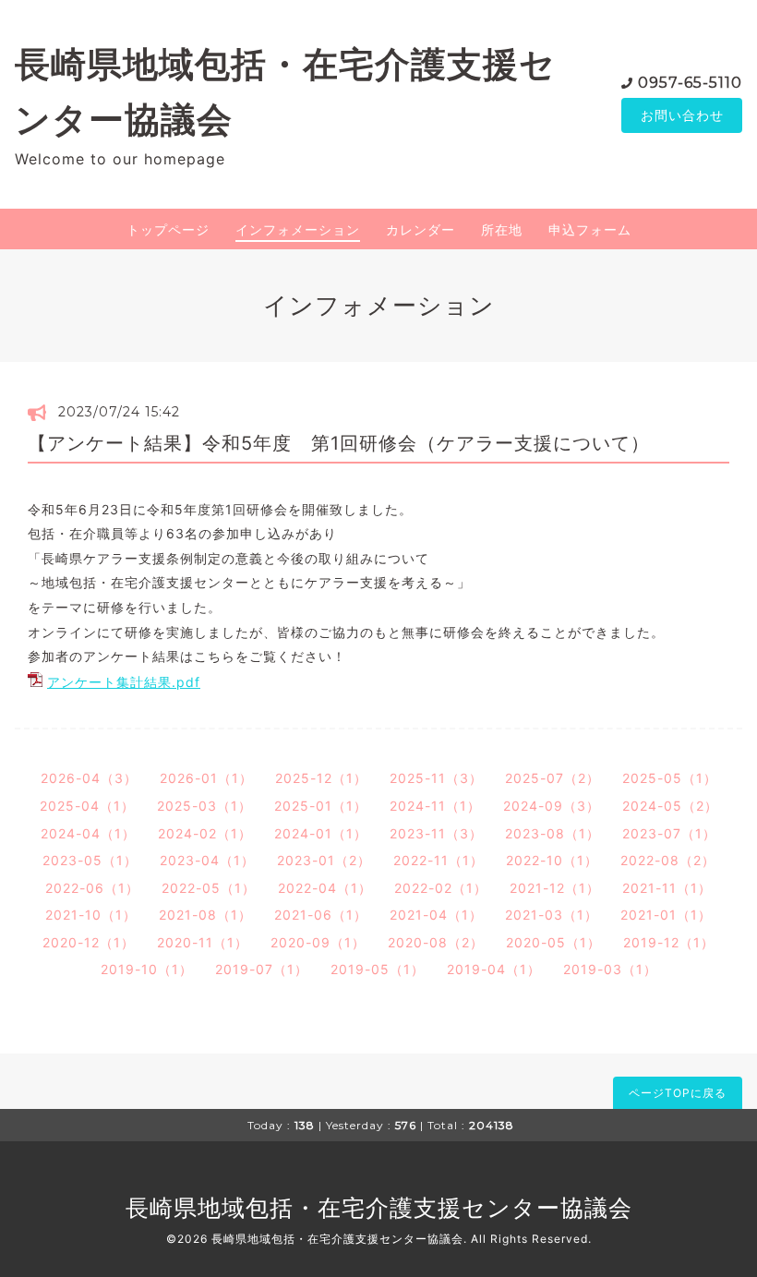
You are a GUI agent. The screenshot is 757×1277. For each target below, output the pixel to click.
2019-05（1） (377, 969)
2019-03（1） (610, 969)
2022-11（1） (438, 860)
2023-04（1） (207, 860)
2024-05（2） (670, 805)
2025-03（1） (204, 805)
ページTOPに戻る (678, 1093)
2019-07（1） (261, 969)
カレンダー (420, 229)
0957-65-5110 (690, 82)
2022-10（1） (552, 860)
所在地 (502, 229)
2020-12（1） (88, 942)
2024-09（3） (551, 805)
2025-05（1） (669, 778)
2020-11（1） (202, 942)
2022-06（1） (92, 888)
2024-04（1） (88, 833)
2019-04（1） (494, 969)
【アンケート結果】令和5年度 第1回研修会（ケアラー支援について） (339, 443)
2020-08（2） (436, 942)
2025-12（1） (321, 778)
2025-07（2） (552, 778)
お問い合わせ (682, 115)
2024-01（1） (320, 833)
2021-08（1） (205, 914)
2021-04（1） (436, 914)
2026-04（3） (89, 778)
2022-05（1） (209, 888)
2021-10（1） (91, 914)
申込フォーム (589, 229)
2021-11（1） (667, 888)
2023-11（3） (436, 833)
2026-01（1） (206, 778)
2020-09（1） (318, 942)
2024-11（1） (435, 805)
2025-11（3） (436, 778)
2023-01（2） (324, 860)
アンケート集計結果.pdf (123, 682)
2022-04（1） (325, 888)
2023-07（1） (669, 833)
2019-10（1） (147, 969)
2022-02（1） (440, 888)
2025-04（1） (87, 805)
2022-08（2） (667, 860)
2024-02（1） (205, 833)
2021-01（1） (666, 914)
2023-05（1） (90, 860)
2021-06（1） (320, 914)
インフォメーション (297, 229)
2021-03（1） (551, 914)
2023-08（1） (552, 833)
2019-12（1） (669, 942)
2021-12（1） (555, 888)
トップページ (168, 229)
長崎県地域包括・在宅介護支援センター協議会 (379, 1208)
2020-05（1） (553, 942)
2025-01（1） (320, 805)
